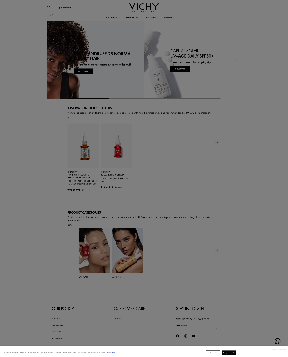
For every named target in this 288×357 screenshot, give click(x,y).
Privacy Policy (110, 352)
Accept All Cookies (229, 353)
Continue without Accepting (278, 349)
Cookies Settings (212, 353)
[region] (144, 351)
